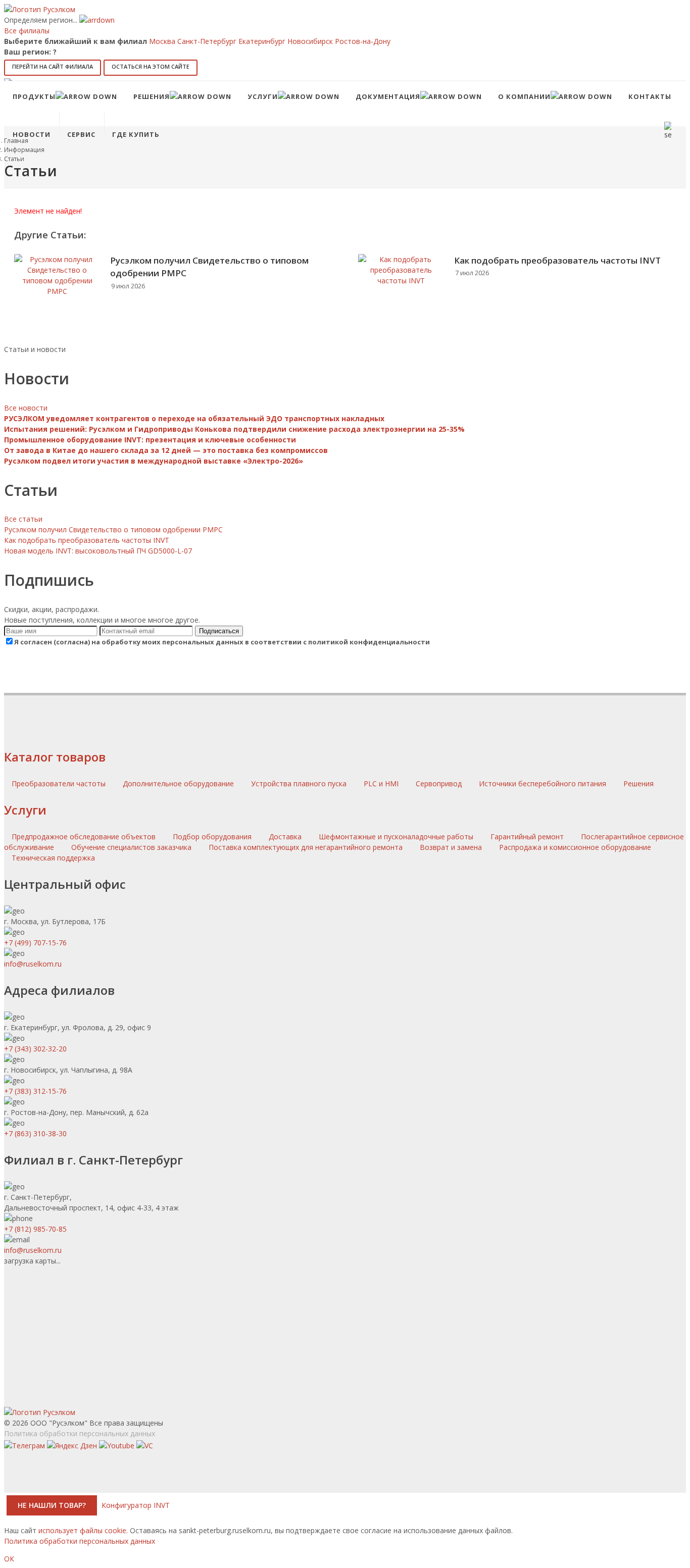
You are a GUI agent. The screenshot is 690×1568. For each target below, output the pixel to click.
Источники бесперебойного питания (543, 783)
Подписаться (219, 631)
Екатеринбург (261, 41)
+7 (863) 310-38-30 (35, 1133)
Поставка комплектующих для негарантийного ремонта (306, 847)
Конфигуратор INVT (136, 1505)
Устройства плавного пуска (300, 783)
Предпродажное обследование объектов (84, 836)
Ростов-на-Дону (362, 41)
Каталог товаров (55, 756)
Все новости (25, 408)
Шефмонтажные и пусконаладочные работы (396, 836)
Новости (32, 134)
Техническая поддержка (53, 858)
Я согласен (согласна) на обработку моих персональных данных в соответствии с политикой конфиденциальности (222, 641)
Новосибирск (310, 41)
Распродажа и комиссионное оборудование (575, 847)
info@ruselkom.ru (33, 964)
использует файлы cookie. (83, 1530)
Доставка (285, 836)
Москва (162, 41)
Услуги (25, 809)
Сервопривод (440, 783)
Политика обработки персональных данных (79, 1433)
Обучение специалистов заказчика (131, 847)
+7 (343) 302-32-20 (35, 1048)
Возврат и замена (451, 847)
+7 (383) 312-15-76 (35, 1091)
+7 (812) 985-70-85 (35, 1229)
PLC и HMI (382, 783)
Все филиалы (27, 30)
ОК (9, 1558)
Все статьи (23, 519)
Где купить (136, 134)
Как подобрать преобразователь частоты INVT (557, 260)
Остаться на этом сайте (150, 66)
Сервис (81, 134)
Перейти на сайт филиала (52, 66)
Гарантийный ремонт (527, 836)
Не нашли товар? (52, 1505)
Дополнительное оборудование (179, 783)
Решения (638, 783)
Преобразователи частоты (60, 783)
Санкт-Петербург (206, 41)
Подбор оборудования (212, 836)
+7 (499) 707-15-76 (35, 942)
